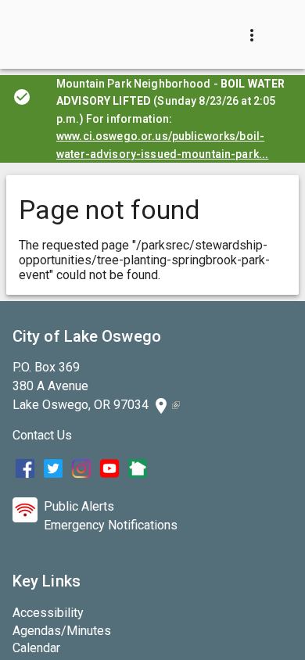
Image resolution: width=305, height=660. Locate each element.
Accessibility (48, 612)
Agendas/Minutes (62, 630)
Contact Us (42, 435)
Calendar (36, 647)
